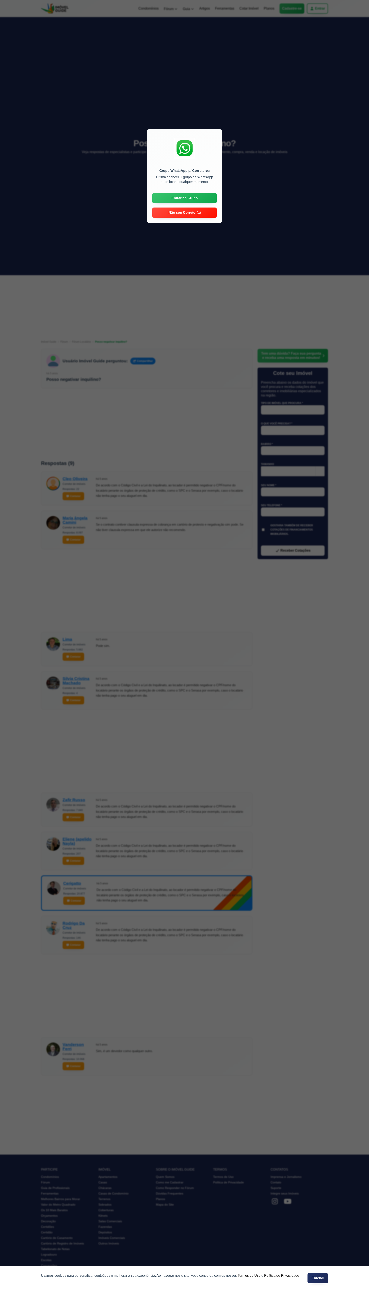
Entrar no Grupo (184, 198)
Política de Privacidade (281, 1275)
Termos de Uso (249, 1275)
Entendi (318, 1278)
